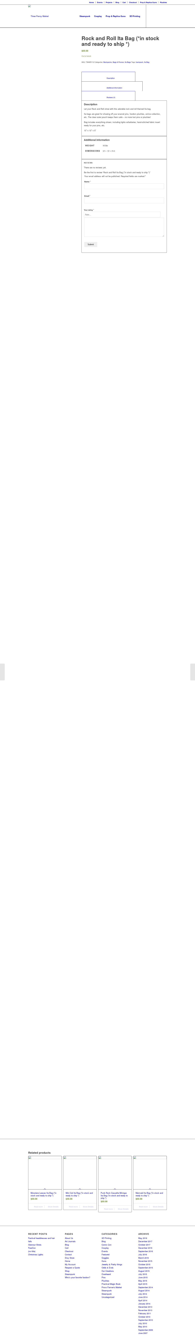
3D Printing (106, 1238)
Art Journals (70, 1241)
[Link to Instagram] (155, 16)
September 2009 (145, 1329)
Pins (104, 1277)
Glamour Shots (34, 1244)
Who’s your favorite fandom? (77, 1277)
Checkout (133, 2)
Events (100, 2)
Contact (68, 1254)
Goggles (105, 1257)
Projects (109, 2)
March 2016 (143, 1257)
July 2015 (142, 1274)
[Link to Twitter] (160, 16)
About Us (69, 1238)
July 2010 (142, 1323)
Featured (105, 1254)
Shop (67, 1270)
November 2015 (145, 1261)
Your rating (89, 209)
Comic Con (106, 1244)
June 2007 (142, 1333)
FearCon (32, 1247)
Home (91, 2)
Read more (38, 1206)
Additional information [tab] (112, 88)
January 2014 (144, 1303)
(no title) (31, 1251)
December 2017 (145, 1241)
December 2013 (145, 1306)
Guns (104, 1261)
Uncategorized (108, 1297)
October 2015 (144, 1264)
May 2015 (142, 1280)
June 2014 (142, 1297)
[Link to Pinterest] (164, 16)
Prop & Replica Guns (148, 2)
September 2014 (145, 1287)
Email (87, 196)
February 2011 (144, 1313)
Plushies (163, 2)
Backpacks (107, 62)
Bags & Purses (118, 62)
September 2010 (145, 1319)
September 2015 (145, 1267)
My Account (70, 1264)
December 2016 (145, 1247)
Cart (124, 2)
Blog (117, 2)
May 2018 (142, 1238)
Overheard (106, 1274)
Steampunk (70, 1274)
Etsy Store (69, 1257)
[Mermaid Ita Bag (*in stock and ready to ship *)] (192, 672)
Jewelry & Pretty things (112, 1264)
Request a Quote (72, 1267)
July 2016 (142, 1254)
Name (87, 181)
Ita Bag (146, 62)
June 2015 (142, 1277)
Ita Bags (128, 62)
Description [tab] (108, 78)
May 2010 (142, 1326)
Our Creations (108, 1270)
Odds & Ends (107, 1267)
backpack (139, 62)
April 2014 (142, 1300)
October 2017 (144, 1244)
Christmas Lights (35, 1254)
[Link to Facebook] (151, 16)
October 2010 (144, 1316)
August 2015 (143, 1270)
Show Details (53, 1206)
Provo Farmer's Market (112, 1287)
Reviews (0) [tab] (108, 97)
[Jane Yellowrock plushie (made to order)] (2, 672)
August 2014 (143, 1290)
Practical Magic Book (111, 1283)
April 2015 (142, 1283)
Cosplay (105, 1247)
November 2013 (145, 1310)
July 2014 (142, 1293)
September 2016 (145, 1251)
